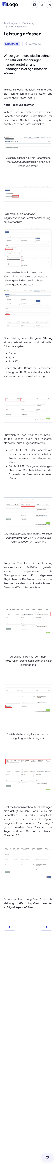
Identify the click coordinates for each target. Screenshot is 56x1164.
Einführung (28, 23)
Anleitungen (10, 23)
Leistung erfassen (18, 26)
